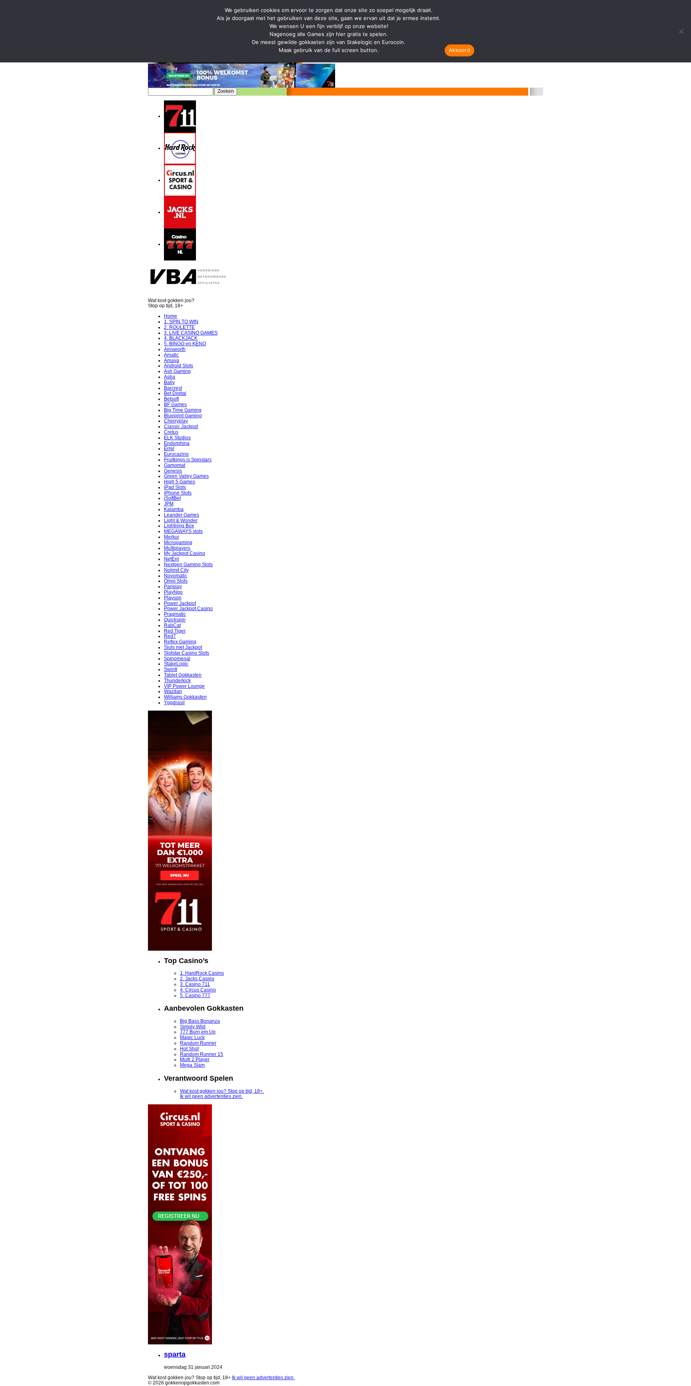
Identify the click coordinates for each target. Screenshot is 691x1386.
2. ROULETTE (179, 327)
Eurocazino (176, 454)
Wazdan (173, 691)
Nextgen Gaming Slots (188, 564)
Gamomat (174, 465)
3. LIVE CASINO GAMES (191, 333)
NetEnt (171, 559)
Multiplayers (177, 548)
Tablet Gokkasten (183, 675)
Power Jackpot (180, 603)
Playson (173, 598)
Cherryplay (176, 421)
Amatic (171, 355)
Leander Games (181, 515)
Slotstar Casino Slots (186, 653)
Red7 (170, 636)
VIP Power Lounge (184, 686)
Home (170, 316)
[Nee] (681, 31)
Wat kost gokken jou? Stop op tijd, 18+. (222, 1091)
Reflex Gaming (180, 642)
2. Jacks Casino (197, 978)
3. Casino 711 (195, 984)
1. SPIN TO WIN (181, 321)
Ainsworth (175, 349)
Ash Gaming (177, 371)
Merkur (171, 537)
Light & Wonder (181, 520)
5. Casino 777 (195, 995)
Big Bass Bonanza (200, 1021)
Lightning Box (179, 526)
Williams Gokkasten (185, 697)
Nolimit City (176, 570)
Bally (169, 382)
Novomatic (175, 576)
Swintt (170, 669)
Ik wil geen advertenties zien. (211, 1096)
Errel (169, 448)
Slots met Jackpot (183, 647)
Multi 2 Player (195, 1059)
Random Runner (198, 1043)
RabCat (172, 625)
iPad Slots (175, 487)
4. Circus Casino (198, 990)
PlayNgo (173, 592)
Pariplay (173, 586)
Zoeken (226, 91)
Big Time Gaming (183, 410)
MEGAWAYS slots (183, 531)
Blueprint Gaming (183, 416)
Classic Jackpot (181, 426)
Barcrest (173, 388)
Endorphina (177, 443)
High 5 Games (179, 482)
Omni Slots (176, 581)
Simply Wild (193, 1026)
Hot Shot (189, 1049)
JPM (169, 504)
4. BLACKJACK (181, 338)
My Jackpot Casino (184, 553)
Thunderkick (177, 680)
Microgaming (178, 542)
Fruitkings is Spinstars (188, 460)
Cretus (171, 432)
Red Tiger (175, 631)
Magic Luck (192, 1037)
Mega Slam (192, 1065)
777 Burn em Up (198, 1032)
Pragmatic (175, 614)
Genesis (173, 471)
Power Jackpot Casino (188, 608)
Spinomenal (177, 658)
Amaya (171, 360)
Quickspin (175, 620)
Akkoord (459, 50)
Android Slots (178, 366)
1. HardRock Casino (202, 973)
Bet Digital (175, 393)
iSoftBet (172, 498)
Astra (169, 377)
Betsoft (171, 399)
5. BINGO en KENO (185, 343)
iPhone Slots (178, 493)
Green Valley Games (186, 476)
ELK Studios (177, 438)
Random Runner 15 (201, 1054)
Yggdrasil (174, 702)
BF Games (175, 404)
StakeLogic (176, 664)
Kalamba (174, 509)
